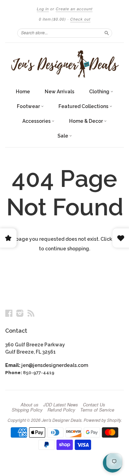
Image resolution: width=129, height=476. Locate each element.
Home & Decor (86, 121)
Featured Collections (83, 106)
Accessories (37, 121)
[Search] (107, 33)
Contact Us (94, 404)
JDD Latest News (60, 404)
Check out (80, 19)
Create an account (74, 8)
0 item (52, 19)
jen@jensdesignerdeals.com (54, 365)
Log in (43, 8)
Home (23, 91)
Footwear (29, 106)
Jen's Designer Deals (62, 420)
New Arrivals (59, 91)
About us (30, 404)
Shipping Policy (27, 409)
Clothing (99, 91)
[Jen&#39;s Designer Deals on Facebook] (9, 313)
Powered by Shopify (102, 420)
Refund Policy (61, 409)
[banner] (64, 64)
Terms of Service (97, 409)
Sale (63, 136)
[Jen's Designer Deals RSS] (31, 313)
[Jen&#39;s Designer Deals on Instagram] (20, 313)
